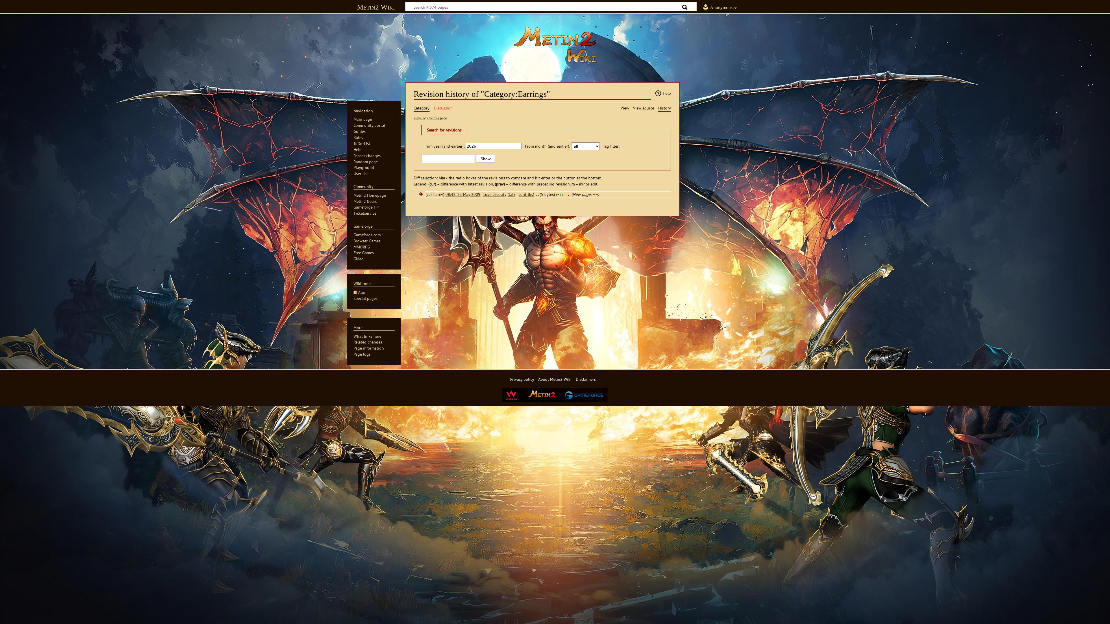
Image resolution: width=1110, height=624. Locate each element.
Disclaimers (586, 379)
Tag (606, 146)
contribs (526, 194)
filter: (611, 146)
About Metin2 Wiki (554, 379)
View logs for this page (430, 118)
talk (512, 194)
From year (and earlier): (444, 146)
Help (667, 93)
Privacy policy (522, 379)
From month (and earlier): (547, 146)
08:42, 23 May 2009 (462, 194)
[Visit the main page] (555, 44)
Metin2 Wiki (376, 7)
